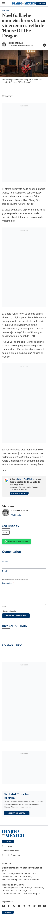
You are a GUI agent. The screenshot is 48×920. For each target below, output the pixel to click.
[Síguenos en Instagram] (3, 906)
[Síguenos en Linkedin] (29, 906)
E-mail (5, 571)
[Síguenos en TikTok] (24, 906)
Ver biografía (16, 515)
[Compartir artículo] (44, 45)
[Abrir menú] (3, 3)
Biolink (8, 912)
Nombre (5, 561)
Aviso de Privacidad (11, 855)
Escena (5, 10)
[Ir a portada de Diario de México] (24, 833)
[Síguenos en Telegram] (39, 906)
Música (5, 532)
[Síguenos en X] (13, 906)
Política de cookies (10, 851)
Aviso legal (7, 846)
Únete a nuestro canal (18, 541)
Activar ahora (18, 493)
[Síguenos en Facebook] (8, 906)
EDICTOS (41, 3)
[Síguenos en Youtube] (19, 906)
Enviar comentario (16, 615)
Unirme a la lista (16, 813)
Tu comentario (8, 583)
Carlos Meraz (15, 43)
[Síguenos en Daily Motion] (44, 906)
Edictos (8, 842)
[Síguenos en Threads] (34, 906)
